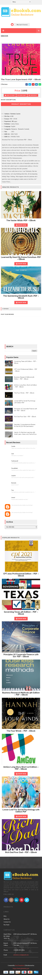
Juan (12, 453)
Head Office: (7, 934)
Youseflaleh (14, 468)
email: (5, 955)
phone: (6, 950)
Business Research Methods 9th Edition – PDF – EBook (21, 694)
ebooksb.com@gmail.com (21, 955)
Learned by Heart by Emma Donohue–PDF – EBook (21, 258)
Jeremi (13, 497)
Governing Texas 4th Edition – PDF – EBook (21, 613)
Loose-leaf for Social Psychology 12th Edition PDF (21, 810)
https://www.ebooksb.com (21, 968)
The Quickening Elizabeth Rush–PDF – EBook (21, 297)
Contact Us (7, 922)
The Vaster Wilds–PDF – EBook (21, 220)
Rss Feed (6, 924)
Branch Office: (6, 944)
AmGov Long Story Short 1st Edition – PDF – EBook (21, 768)
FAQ (5, 916)
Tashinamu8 (14, 461)
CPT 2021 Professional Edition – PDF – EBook (21, 575)
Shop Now (22, 225)
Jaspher (13, 475)
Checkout (33, 95)
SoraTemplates (19, 965)
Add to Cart (11, 95)
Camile (13, 446)
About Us (6, 919)
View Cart (22, 95)
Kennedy (13, 483)
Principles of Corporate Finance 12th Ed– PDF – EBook (21, 655)
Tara (12, 490)
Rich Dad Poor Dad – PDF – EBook (25, 416)
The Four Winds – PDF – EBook (24, 393)
